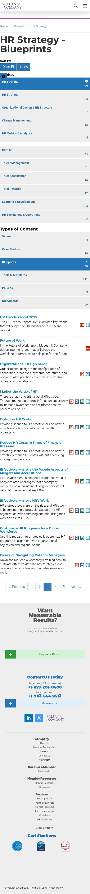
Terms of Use (38, 887)
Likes (24, 67)
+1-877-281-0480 (45, 687)
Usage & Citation (44, 827)
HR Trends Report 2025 (18, 317)
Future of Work (12, 340)
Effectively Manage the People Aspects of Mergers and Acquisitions (34, 471)
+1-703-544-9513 (45, 696)
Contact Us (44, 755)
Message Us (49, 703)
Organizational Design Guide (23, 364)
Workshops (44, 815)
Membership (44, 771)
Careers (44, 751)
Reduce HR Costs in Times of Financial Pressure (31, 444)
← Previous (16, 587)
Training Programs (44, 806)
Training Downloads (44, 802)
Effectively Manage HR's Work (24, 500)
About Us (44, 743)
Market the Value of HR (18, 391)
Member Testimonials (44, 747)
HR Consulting (44, 819)
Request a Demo (49, 654)
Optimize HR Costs (15, 419)
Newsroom (44, 759)
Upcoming (44, 787)
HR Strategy (39, 26)
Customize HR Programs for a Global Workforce (30, 530)
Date (7, 67)
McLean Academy (44, 811)
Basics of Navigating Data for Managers (32, 555)
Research (19, 26)
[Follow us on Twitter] (39, 718)
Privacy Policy (55, 887)
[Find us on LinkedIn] (28, 718)
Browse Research (44, 782)
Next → (76, 587)
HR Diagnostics (44, 798)
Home (4, 26)
